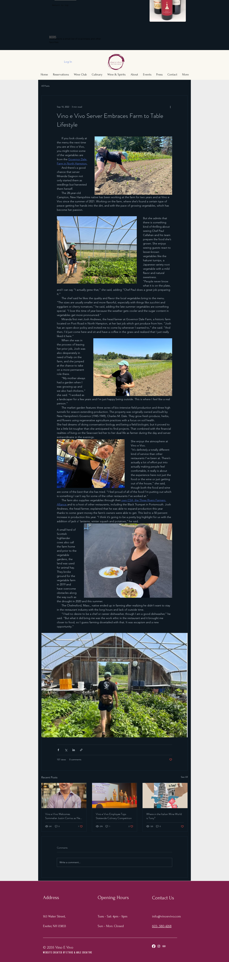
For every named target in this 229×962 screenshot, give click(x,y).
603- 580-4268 (162, 926)
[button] (60, 5)
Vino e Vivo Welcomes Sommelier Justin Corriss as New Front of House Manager (63, 816)
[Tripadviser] (164, 946)
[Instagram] (159, 946)
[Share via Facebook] (58, 749)
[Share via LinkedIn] (73, 749)
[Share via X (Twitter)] (65, 749)
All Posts (45, 85)
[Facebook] (153, 946)
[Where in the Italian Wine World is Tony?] (165, 795)
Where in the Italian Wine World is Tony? (164, 816)
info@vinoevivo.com (166, 916)
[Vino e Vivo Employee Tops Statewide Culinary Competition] (114, 795)
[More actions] (170, 107)
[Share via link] (81, 749)
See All (184, 777)
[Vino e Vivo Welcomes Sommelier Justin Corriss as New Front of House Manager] (63, 795)
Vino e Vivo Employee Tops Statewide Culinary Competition (114, 816)
